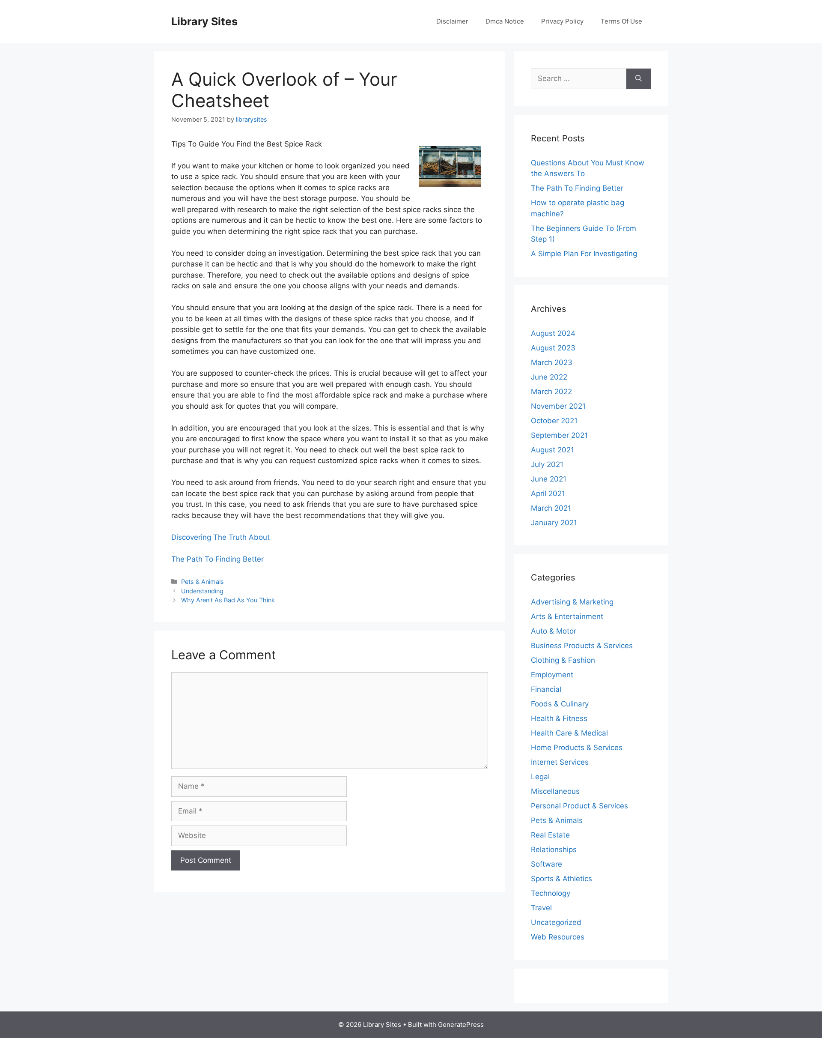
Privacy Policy (562, 21)
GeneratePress (461, 1024)
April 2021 (548, 493)
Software (546, 864)
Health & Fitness (559, 718)
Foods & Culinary (560, 704)
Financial (546, 689)
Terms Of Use (621, 21)
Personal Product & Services (579, 806)
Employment (552, 674)
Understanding (202, 591)
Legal (540, 776)
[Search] (638, 79)
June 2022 (549, 377)
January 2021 (554, 522)
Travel (541, 907)
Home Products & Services (576, 747)
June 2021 (548, 479)
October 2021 (554, 420)
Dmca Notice (504, 21)
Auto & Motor (553, 631)
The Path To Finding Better (217, 559)
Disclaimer (452, 21)
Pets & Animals (202, 581)
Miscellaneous (555, 791)
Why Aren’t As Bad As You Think (228, 600)
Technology (550, 893)
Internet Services (560, 762)
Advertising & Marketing (572, 602)
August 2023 (553, 348)
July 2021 (547, 464)
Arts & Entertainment (567, 616)
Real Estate (550, 835)
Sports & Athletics (561, 878)
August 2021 (552, 450)
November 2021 (558, 406)
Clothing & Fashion (563, 660)
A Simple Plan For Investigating (584, 253)
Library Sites (204, 21)
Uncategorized (556, 922)
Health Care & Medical (569, 733)
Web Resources (557, 937)
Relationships (554, 849)
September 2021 (559, 435)
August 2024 (553, 333)
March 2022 (551, 391)
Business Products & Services (582, 645)
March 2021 (551, 508)
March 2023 (551, 362)
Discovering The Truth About (220, 537)
